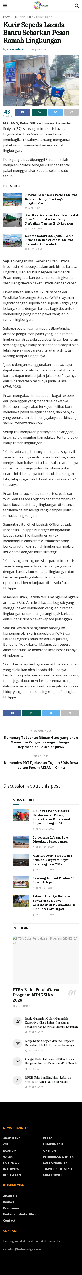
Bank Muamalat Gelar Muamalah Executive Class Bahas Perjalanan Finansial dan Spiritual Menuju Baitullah (51, 1023)
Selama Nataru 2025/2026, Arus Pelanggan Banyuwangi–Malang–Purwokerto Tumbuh (50, 240)
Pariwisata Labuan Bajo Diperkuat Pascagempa (50, 840)
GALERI (8, 1157)
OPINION (49, 1150)
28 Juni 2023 (39, 49)
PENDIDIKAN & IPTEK (58, 1157)
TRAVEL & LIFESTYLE (58, 1169)
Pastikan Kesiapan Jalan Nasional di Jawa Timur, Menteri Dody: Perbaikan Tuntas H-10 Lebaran (52, 219)
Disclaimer (11, 1208)
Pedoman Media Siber (19, 1214)
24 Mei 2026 (33, 208)
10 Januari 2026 (36, 248)
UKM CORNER (53, 1175)
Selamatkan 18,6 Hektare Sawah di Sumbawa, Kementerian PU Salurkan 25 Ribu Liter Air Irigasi (54, 903)
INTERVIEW (11, 1169)
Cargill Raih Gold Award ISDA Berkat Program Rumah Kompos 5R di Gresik (51, 1061)
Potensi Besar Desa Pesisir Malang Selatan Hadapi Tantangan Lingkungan (51, 199)
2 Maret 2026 (34, 228)
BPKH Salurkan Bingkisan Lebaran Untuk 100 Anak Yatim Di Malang (48, 1080)
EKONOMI (10, 1150)
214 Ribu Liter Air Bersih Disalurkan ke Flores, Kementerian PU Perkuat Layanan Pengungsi (51, 817)
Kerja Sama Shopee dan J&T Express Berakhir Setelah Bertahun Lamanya (50, 1043)
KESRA (47, 1138)
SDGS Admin (15, 49)
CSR (6, 1144)
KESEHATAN (12, 1175)
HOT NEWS (11, 1163)
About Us (10, 1196)
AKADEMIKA (12, 1138)
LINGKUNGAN (44, 17)
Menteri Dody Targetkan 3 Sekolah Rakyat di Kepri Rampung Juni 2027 (53, 860)
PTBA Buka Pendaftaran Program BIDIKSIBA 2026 (37, 995)
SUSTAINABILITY (23, 17)
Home (7, 17)
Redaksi (9, 1202)
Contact (9, 1220)
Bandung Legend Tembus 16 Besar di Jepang (53, 880)
